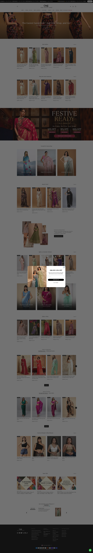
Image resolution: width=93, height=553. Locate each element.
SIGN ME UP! (56, 279)
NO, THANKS (56, 282)
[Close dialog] (64, 267)
